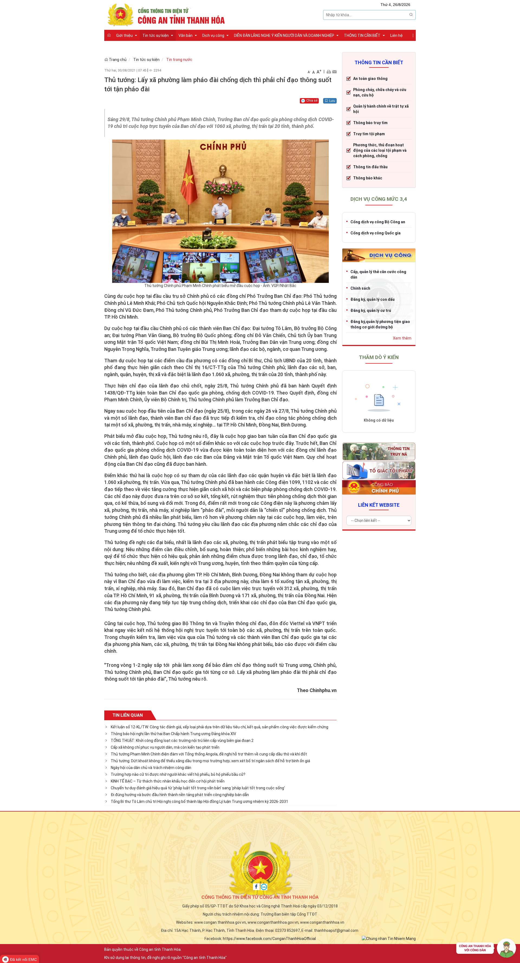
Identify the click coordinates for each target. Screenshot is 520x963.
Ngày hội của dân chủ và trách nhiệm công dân (151, 767)
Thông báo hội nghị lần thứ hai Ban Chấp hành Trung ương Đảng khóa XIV (173, 734)
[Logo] (168, 14)
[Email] (334, 71)
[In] (328, 71)
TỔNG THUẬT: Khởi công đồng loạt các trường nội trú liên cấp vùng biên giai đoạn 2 (182, 740)
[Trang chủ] (108, 35)
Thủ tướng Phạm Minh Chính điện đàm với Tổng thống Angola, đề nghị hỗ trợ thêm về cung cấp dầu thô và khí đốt (209, 754)
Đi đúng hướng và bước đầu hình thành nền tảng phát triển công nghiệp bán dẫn (180, 795)
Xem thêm (402, 338)
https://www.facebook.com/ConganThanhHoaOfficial (269, 938)
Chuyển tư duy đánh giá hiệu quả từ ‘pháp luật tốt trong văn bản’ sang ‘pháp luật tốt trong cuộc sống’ (198, 788)
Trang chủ (117, 59)
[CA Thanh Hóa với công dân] (486, 949)
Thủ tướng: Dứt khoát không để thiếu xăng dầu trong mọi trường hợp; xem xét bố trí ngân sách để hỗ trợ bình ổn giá (210, 761)
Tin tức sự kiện (146, 59)
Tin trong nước (179, 59)
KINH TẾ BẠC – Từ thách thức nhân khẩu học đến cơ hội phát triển (168, 781)
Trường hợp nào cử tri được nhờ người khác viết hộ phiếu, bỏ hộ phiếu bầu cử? (178, 774)
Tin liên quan (127, 715)
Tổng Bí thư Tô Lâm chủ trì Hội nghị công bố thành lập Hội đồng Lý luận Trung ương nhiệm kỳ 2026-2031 (199, 801)
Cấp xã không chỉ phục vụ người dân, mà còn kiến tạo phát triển (165, 747)
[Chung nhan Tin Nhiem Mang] (389, 938)
